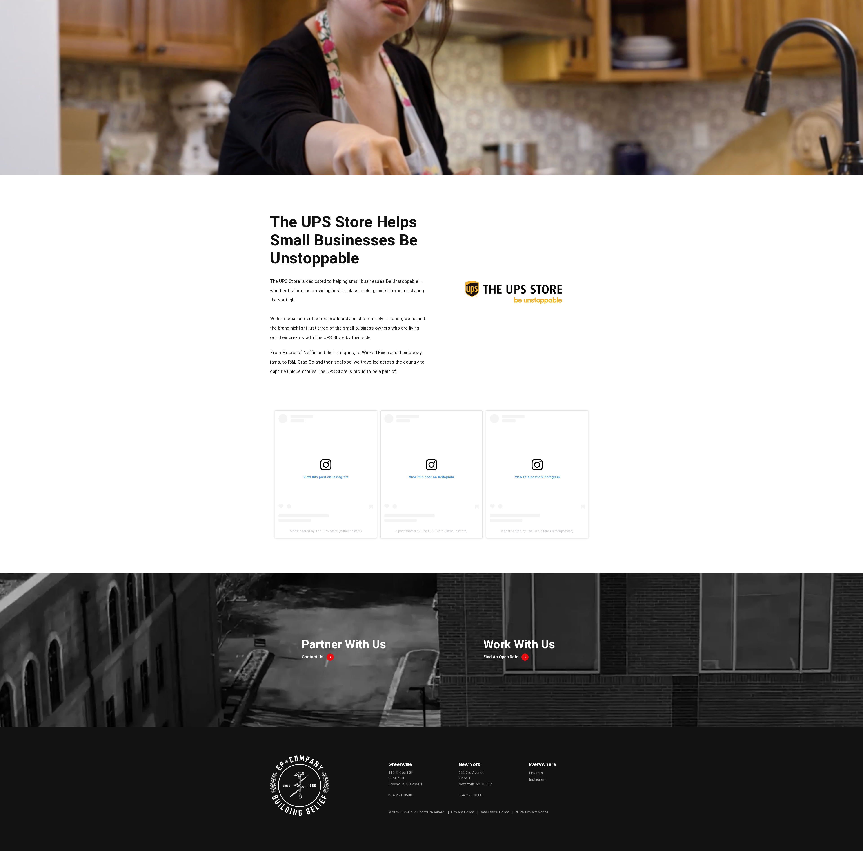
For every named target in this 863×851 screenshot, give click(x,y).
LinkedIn (536, 773)
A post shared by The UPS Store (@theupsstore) (326, 531)
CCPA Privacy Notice (531, 812)
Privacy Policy (462, 812)
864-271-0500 (400, 795)
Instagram (537, 779)
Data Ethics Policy (494, 812)
